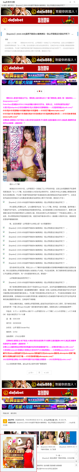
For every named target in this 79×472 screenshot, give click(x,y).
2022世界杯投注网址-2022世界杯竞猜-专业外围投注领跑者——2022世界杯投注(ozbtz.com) (36, 359)
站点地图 (46, 465)
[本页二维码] (76, 465)
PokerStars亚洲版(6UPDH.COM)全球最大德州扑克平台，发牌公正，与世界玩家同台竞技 (36, 104)
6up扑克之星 (50, 420)
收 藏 (39, 91)
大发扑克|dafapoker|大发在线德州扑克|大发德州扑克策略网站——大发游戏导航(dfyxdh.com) (37, 107)
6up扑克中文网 (9, 2)
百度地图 (53, 465)
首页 (5, 5)
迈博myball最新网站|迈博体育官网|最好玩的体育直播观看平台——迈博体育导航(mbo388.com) (38, 347)
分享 (47, 372)
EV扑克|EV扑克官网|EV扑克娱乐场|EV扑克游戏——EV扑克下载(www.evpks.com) (33, 110)
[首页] (76, 446)
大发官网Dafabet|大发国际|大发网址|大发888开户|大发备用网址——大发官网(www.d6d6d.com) (38, 350)
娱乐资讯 (11, 5)
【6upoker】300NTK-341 (67, 447)
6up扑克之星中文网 (31, 364)
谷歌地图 (59, 465)
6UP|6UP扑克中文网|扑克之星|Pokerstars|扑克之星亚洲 (39, 468)
